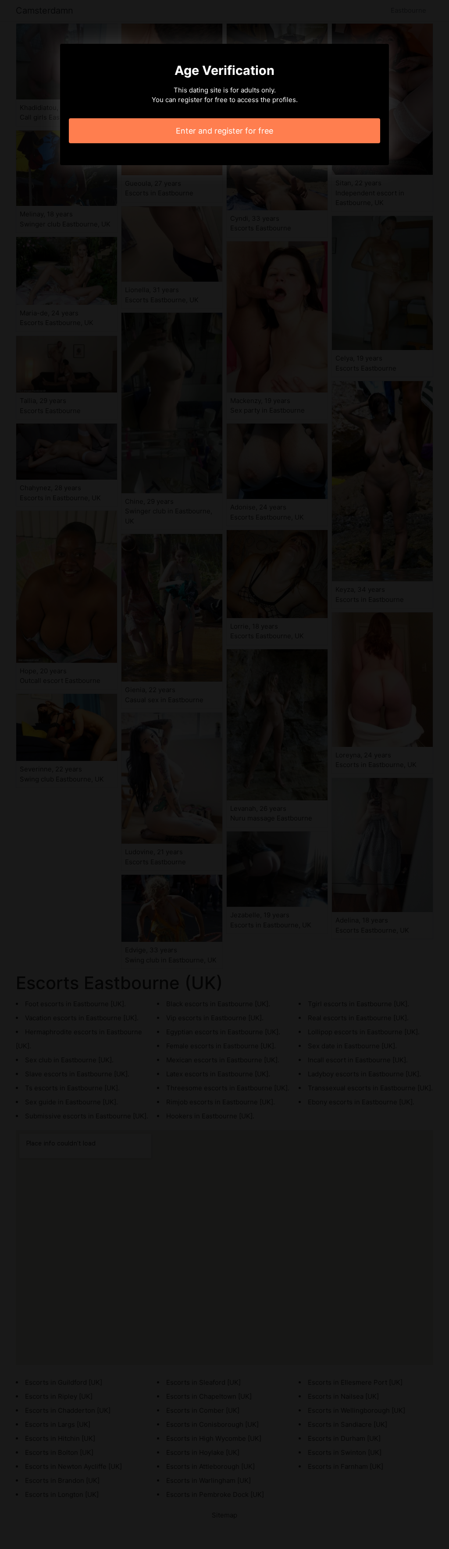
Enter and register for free (224, 130)
